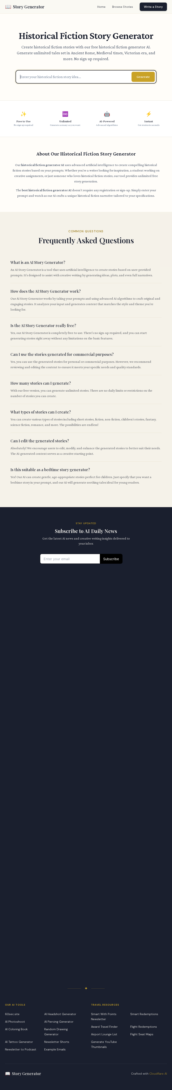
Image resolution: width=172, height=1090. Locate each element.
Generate (143, 76)
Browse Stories (122, 7)
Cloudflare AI (158, 1073)
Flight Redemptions (143, 1027)
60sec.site (12, 1014)
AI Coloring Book (16, 1029)
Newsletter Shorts (56, 1042)
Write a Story (153, 7)
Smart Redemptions (144, 1014)
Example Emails (55, 1049)
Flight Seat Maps (141, 1034)
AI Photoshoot (15, 1022)
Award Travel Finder (104, 1027)
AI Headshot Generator (60, 1014)
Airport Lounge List (104, 1034)
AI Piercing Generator (58, 1022)
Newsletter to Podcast (20, 1049)
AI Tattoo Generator (19, 1042)
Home (101, 7)
